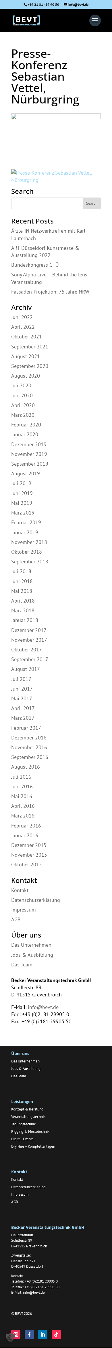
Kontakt (19, 890)
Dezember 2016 (29, 737)
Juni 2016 (22, 786)
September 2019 (29, 463)
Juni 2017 (22, 688)
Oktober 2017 (26, 649)
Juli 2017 (21, 679)
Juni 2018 (22, 581)
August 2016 (25, 766)
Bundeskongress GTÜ (35, 265)
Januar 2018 (24, 620)
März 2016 (22, 815)
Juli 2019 (21, 483)
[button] (10, 1337)
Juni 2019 (22, 493)
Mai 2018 (21, 591)
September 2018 (29, 561)
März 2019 (22, 512)
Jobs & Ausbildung (32, 955)
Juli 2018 (21, 571)
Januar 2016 (24, 835)
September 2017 (29, 659)
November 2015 (29, 855)
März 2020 (22, 415)
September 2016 (29, 757)
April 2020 (23, 405)
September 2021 (29, 346)
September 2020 (29, 366)
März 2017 (22, 718)
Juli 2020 (21, 385)
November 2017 (29, 640)
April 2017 (23, 708)
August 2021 (25, 356)
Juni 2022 (22, 317)
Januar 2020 (24, 434)
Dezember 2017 (29, 630)
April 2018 (23, 600)
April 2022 (23, 327)
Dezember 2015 (29, 845)
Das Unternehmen (31, 945)
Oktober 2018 (26, 552)
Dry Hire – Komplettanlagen (33, 1146)
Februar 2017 (26, 728)
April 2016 (23, 806)
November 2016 (29, 747)
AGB (16, 919)
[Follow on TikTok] (56, 1334)
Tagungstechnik (23, 1124)
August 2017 (25, 669)
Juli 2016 (21, 776)
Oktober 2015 (26, 864)
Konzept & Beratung (27, 1109)
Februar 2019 (26, 522)
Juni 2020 (22, 395)
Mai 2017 (21, 698)
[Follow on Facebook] (29, 1334)
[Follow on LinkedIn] (42, 1334)
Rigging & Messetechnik (30, 1131)
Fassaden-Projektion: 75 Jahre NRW (50, 291)
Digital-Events (22, 1138)
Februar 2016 (26, 825)
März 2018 (22, 610)
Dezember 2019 (29, 444)
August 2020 (25, 375)
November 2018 (29, 542)
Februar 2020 (26, 424)
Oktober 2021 (26, 336)
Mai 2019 (21, 503)
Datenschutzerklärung (35, 900)
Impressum (23, 909)
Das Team (21, 964)
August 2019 (25, 473)
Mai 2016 (21, 796)
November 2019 (29, 454)
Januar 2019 (24, 532)
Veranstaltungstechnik (28, 1116)
